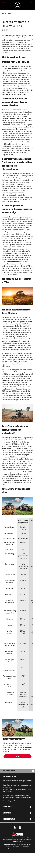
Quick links (7, 807)
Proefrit (17, 756)
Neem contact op (9, 819)
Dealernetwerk (8, 771)
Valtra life (7, 813)
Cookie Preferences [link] (17, 841)
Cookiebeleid (15, 846)
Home (4, 13)
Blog (9, 13)
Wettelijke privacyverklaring (12, 844)
